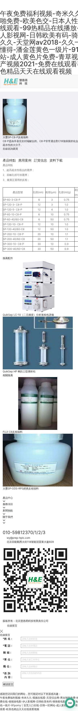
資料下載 (56, 160)
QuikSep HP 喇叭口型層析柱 (19, 371)
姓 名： (8, 638)
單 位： (8, 659)
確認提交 (8, 684)
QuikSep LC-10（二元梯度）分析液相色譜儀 (28, 314)
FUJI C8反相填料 (12, 431)
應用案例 (24, 160)
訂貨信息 (40, 160)
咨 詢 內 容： (8, 675)
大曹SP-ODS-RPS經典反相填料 (21, 488)
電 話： (8, 645)
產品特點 (9, 160)
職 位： (7, 666)
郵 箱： (7, 652)
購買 (15, 148)
